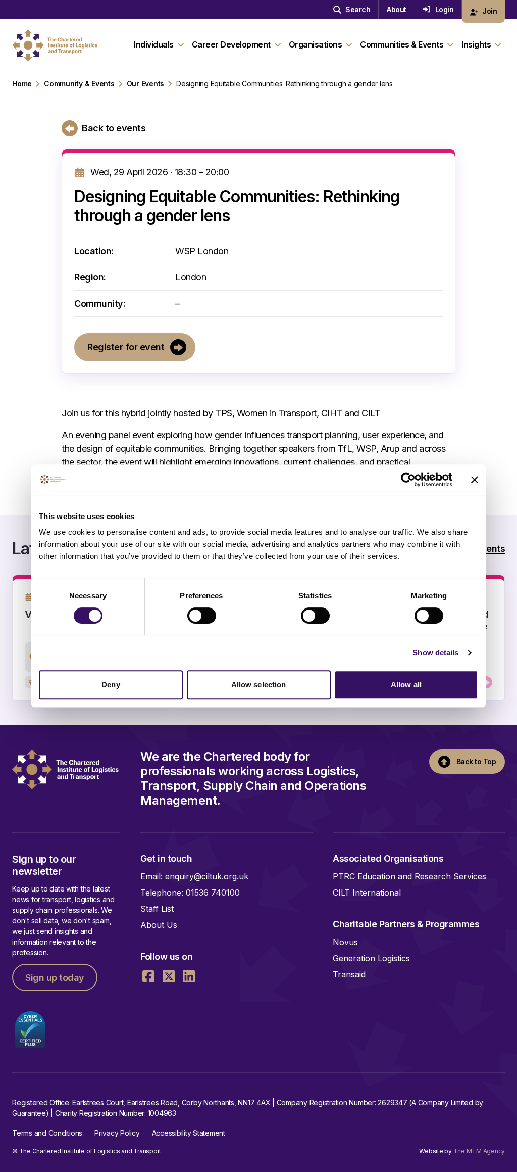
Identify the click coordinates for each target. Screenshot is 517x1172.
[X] (169, 976)
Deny (110, 684)
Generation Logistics (371, 958)
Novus (345, 942)
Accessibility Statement (188, 1133)
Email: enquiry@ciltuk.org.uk (194, 876)
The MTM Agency (479, 1151)
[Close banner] (474, 479)
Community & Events (79, 83)
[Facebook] (148, 976)
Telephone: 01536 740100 (190, 892)
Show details (435, 652)
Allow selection (258, 684)
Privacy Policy (117, 1133)
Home (22, 83)
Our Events (146, 83)
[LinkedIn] (189, 976)
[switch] (201, 615)
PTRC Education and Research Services (409, 876)
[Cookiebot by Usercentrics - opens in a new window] (408, 479)
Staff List (157, 909)
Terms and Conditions (47, 1133)
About (396, 9)
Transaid (349, 974)
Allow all (406, 684)
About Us (158, 925)
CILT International (367, 892)
